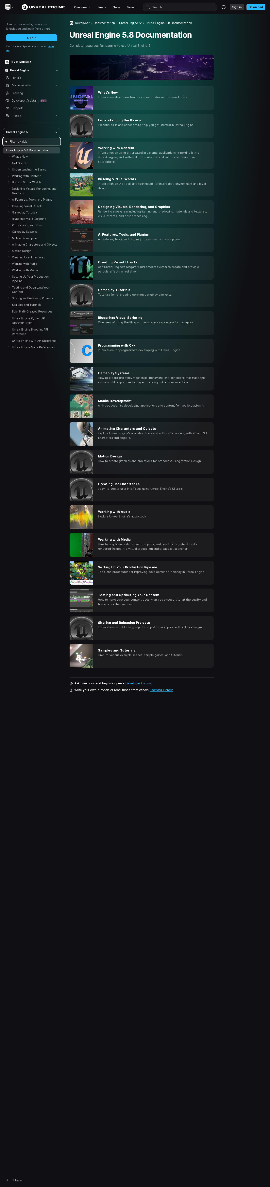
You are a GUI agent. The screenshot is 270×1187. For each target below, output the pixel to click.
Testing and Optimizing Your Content (30, 289)
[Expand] (8, 156)
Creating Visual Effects (27, 206)
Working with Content (26, 176)
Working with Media (25, 270)
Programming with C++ (27, 225)
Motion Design (21, 250)
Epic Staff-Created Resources (32, 311)
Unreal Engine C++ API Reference (34, 340)
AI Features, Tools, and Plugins (32, 199)
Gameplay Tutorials (25, 212)
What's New (20, 156)
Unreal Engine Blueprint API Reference (30, 331)
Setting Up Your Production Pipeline (30, 279)
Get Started (20, 163)
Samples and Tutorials (26, 304)
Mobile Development (26, 238)
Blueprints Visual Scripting (29, 218)
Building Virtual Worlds (26, 182)
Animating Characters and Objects (34, 244)
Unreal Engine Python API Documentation (28, 320)
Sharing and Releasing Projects (32, 298)
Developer (82, 23)
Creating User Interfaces (28, 257)
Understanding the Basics (29, 169)
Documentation (104, 23)
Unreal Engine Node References (33, 347)
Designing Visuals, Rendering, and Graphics (34, 191)
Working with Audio (24, 263)
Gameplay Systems (24, 231)
